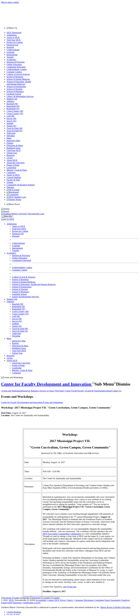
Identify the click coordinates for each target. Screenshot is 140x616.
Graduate (10, 52)
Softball (10, 123)
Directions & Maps (15, 145)
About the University (16, 163)
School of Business (15, 77)
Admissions (12, 35)
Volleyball (11, 133)
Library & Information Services (20, 96)
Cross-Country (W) (15, 113)
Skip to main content (10, 2)
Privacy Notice (66, 600)
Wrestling (11, 136)
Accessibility (41, 600)
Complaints (99, 600)
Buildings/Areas (14, 148)
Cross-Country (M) (15, 111)
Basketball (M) (13, 106)
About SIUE (12, 160)
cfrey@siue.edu (69, 587)
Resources (25, 391)
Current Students (14, 177)
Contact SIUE (53, 600)
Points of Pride (13, 165)
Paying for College (15, 42)
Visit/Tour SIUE (14, 40)
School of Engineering (16, 86)
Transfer (10, 57)
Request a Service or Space (42, 391)
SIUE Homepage (14, 32)
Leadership (11, 167)
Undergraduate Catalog (17, 69)
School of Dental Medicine (18, 79)
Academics (11, 59)
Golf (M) (10, 116)
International (12, 54)
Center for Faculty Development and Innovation (46, 384)
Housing (10, 47)
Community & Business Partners (21, 185)
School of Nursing (14, 89)
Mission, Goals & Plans (17, 170)
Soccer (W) (11, 121)
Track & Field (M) (14, 128)
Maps (9, 138)
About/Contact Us (113, 391)
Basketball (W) (13, 109)
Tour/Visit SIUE (19, 351)
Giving (10, 158)
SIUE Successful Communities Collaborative (62, 534)
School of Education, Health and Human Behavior (19, 82)
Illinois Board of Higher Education (115, 607)
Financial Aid (12, 45)
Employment (6, 603)
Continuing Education (16, 67)
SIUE (11, 600)
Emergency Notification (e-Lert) (26, 603)
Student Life (12, 99)
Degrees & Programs (16, 62)
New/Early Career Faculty (66, 391)
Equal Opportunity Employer (117, 600)
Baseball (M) (12, 104)
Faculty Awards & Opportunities (92, 391)
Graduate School (14, 94)
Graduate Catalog (14, 72)
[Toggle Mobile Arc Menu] (7, 216)
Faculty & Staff (13, 180)
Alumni (10, 182)
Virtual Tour (12, 153)
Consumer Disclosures (84, 600)
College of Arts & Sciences (18, 74)
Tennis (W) (11, 126)
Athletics (10, 101)
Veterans (10, 187)
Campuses (11, 172)
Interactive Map (13, 140)
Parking (10, 143)
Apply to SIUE (13, 37)
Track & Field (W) (15, 131)
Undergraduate (13, 50)
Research (10, 155)
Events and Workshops (11, 391)
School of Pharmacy (15, 91)
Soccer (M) (11, 118)
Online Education (14, 64)
